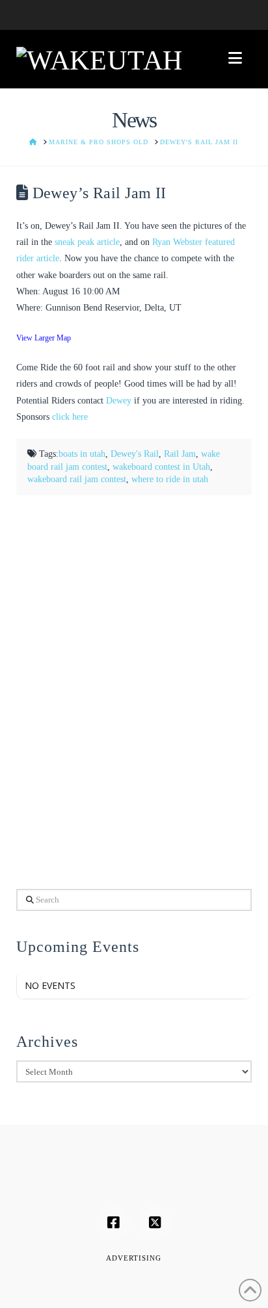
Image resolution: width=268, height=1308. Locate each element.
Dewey (118, 400)
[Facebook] (113, 1222)
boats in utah (82, 454)
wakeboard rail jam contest (76, 479)
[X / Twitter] (154, 1222)
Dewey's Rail (135, 454)
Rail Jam (180, 454)
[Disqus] (134, 689)
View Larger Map (43, 338)
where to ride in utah (169, 479)
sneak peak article (87, 242)
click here (70, 417)
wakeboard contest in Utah (161, 467)
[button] (235, 58)
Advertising (133, 1258)
